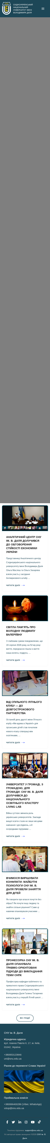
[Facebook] (7, 1123)
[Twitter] (13, 1123)
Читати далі (13, 585)
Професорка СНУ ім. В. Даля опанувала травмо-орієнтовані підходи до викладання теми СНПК (24, 968)
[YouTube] (33, 1123)
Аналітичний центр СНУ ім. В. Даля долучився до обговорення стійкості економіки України (23, 544)
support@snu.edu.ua (34, 1130)
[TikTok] (39, 1123)
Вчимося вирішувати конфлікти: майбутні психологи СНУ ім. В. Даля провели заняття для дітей (23, 885)
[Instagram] (26, 1123)
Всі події (25, 1018)
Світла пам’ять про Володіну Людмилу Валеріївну (20, 631)
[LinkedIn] (19, 1123)
